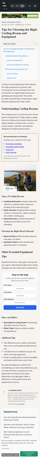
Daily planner (11, 152)
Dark (17, 6)
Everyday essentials (14, 144)
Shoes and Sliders (12, 74)
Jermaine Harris (15, 390)
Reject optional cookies (10, 455)
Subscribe (20, 307)
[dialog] (20, 448)
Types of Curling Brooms (14, 60)
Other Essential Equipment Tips (16, 69)
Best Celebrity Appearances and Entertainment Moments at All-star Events (18, 434)
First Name (8, 285)
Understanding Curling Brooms (16, 56)
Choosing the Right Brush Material (18, 65)
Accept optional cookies (28, 454)
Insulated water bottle (15, 146)
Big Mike (5, 6)
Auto (22, 6)
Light (12, 6)
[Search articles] (29, 6)
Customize (5, 448)
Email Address (9, 299)
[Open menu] (35, 6)
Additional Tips (11, 78)
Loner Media (20, 404)
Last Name (7, 292)
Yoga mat (10, 149)
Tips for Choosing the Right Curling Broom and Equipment (19, 50)
